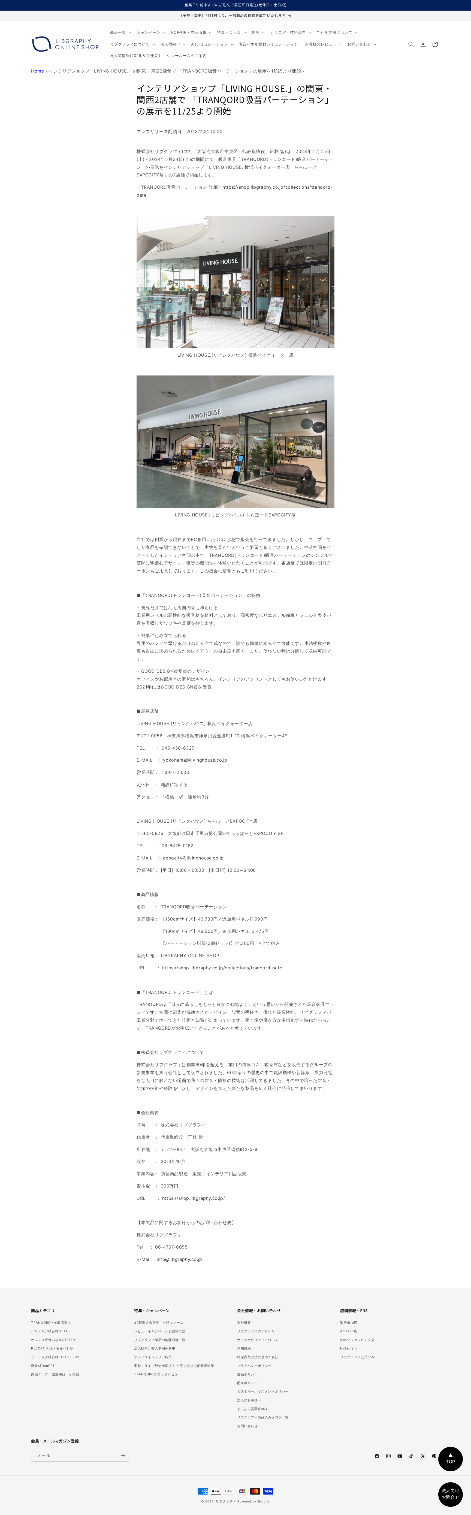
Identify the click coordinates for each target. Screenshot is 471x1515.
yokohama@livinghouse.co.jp (195, 760)
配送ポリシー (247, 1383)
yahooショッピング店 (357, 1340)
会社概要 (244, 1323)
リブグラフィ (226, 1501)
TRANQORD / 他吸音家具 (51, 1323)
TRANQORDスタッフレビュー (158, 1374)
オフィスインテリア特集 (153, 1357)
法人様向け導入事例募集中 (154, 1348)
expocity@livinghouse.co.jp (193, 858)
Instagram (348, 1348)
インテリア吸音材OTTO (49, 1331)
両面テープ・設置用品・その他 (55, 1374)
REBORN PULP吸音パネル (52, 1348)
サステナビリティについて (257, 1340)
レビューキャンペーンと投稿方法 (160, 1331)
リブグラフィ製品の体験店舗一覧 (160, 1340)
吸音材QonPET (43, 1366)
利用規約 (244, 1348)
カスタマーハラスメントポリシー (263, 1391)
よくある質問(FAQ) (252, 1409)
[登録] (123, 1455)
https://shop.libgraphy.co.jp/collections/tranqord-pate (222, 967)
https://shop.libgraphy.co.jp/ (193, 1198)
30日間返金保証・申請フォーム (158, 1323)
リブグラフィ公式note (357, 1357)
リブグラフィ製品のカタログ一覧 (263, 1417)
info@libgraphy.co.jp (179, 1259)
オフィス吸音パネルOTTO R (53, 1340)
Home (37, 71)
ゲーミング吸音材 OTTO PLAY (55, 1357)
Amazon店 (348, 1331)
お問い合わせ (247, 1426)
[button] (120, 32)
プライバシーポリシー (254, 1366)
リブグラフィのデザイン (256, 1331)
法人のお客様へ (249, 1400)
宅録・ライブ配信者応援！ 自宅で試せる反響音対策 (174, 1366)
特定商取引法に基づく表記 (257, 1357)
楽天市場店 (348, 1323)
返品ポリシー (247, 1374)
